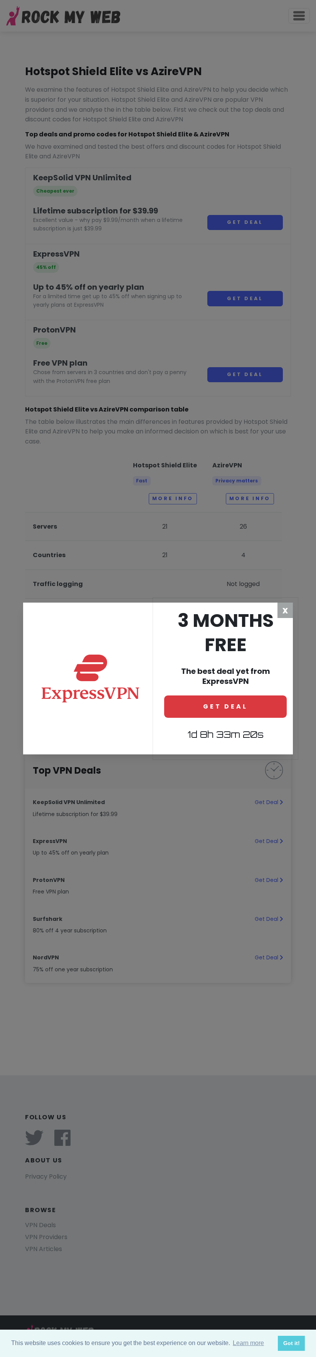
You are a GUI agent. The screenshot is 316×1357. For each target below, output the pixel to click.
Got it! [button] (291, 1343)
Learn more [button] (248, 1343)
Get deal (225, 706)
